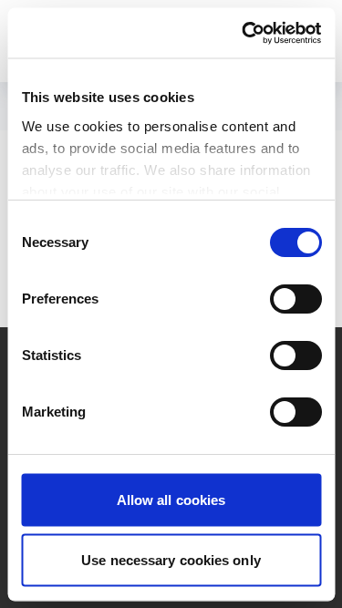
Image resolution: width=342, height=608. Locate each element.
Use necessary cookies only (171, 559)
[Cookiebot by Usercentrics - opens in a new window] (243, 33)
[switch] (295, 299)
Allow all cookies (171, 500)
